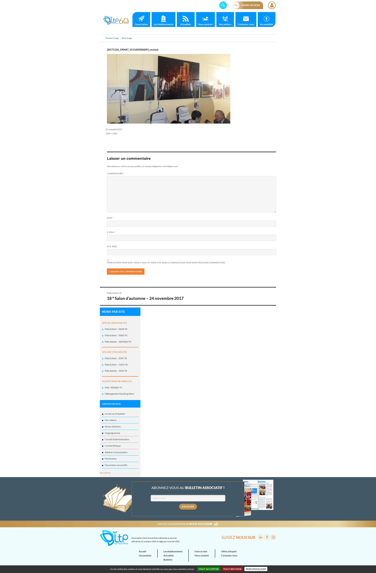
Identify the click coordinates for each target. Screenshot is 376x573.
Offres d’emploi (228, 551)
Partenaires (110, 458)
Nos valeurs (111, 420)
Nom (110, 218)
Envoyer (188, 506)
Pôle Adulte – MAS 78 (116, 370)
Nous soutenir (205, 24)
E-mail (111, 232)
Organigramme (112, 433)
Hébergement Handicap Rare (119, 393)
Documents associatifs (116, 465)
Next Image (127, 38)
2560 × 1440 (111, 133)
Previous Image (112, 38)
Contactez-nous (245, 24)
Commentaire (115, 173)
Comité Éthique (113, 445)
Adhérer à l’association (116, 452)
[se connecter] (272, 5)
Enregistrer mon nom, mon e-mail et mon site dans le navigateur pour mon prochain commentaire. (166, 262)
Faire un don (201, 551)
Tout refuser (232, 569)
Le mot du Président (115, 413)
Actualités (185, 24)
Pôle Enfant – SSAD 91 (116, 335)
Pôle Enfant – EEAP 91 (116, 329)
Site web (112, 246)
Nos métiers (225, 24)
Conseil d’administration (117, 439)
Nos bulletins (105, 473)
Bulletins (167, 559)
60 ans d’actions (113, 426)
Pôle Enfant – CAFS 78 (116, 364)
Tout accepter (209, 569)
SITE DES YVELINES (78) (114, 351)
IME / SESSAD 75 (113, 387)
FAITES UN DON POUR (185, 524)
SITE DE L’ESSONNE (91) (114, 322)
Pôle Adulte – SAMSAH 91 (118, 341)
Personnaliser (256, 569)
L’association (141, 24)
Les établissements (163, 24)
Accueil (142, 551)
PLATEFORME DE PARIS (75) (117, 381)
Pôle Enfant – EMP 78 (116, 358)
